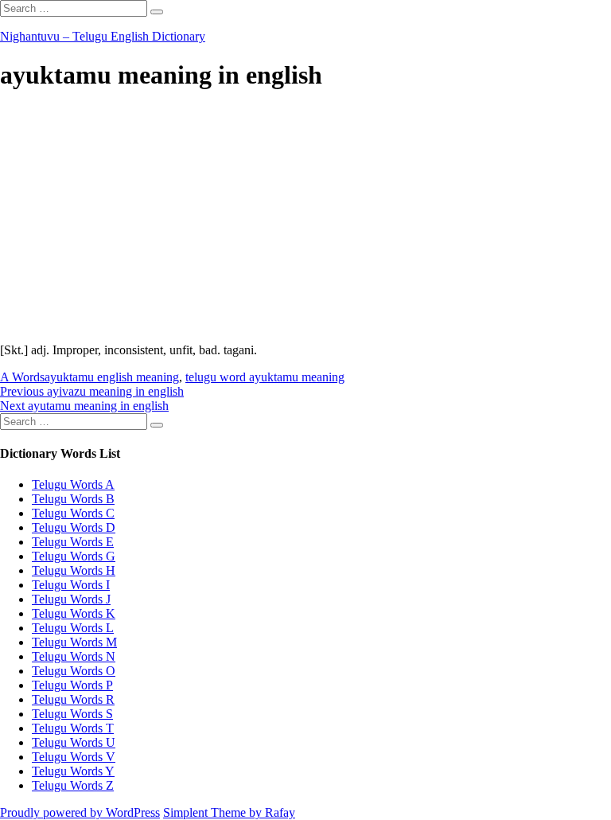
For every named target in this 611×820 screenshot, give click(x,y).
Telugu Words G (73, 556)
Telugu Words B (73, 499)
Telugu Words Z (73, 785)
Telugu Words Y (73, 771)
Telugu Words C (73, 513)
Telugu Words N (73, 656)
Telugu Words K (73, 613)
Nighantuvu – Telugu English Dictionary (102, 36)
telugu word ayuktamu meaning (264, 377)
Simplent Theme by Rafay (229, 812)
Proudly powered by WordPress (80, 812)
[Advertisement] (305, 218)
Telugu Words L (73, 628)
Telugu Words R (73, 699)
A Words (22, 377)
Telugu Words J (71, 599)
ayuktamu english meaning (112, 377)
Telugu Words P (72, 685)
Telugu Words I (71, 585)
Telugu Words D (73, 527)
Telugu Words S (72, 713)
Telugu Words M (74, 642)
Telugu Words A (73, 484)
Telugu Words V (73, 756)
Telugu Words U (73, 742)
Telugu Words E (73, 542)
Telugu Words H (73, 570)
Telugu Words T (73, 728)
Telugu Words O (73, 670)
